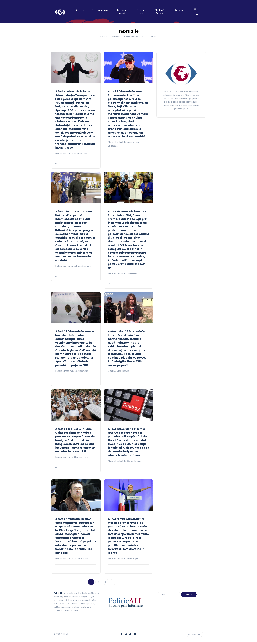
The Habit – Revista (160, 11)
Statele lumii (140, 11)
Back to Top (195, 634)
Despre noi (81, 10)
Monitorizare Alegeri (122, 11)
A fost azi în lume (100, 10)
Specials (179, 10)
